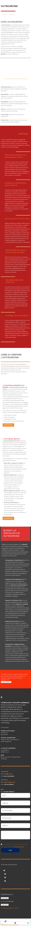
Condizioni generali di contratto (10, 908)
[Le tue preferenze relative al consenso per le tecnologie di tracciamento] (28, 923)
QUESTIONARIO (6, 682)
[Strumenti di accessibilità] (15, 923)
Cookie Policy (5, 904)
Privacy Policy (19, 847)
